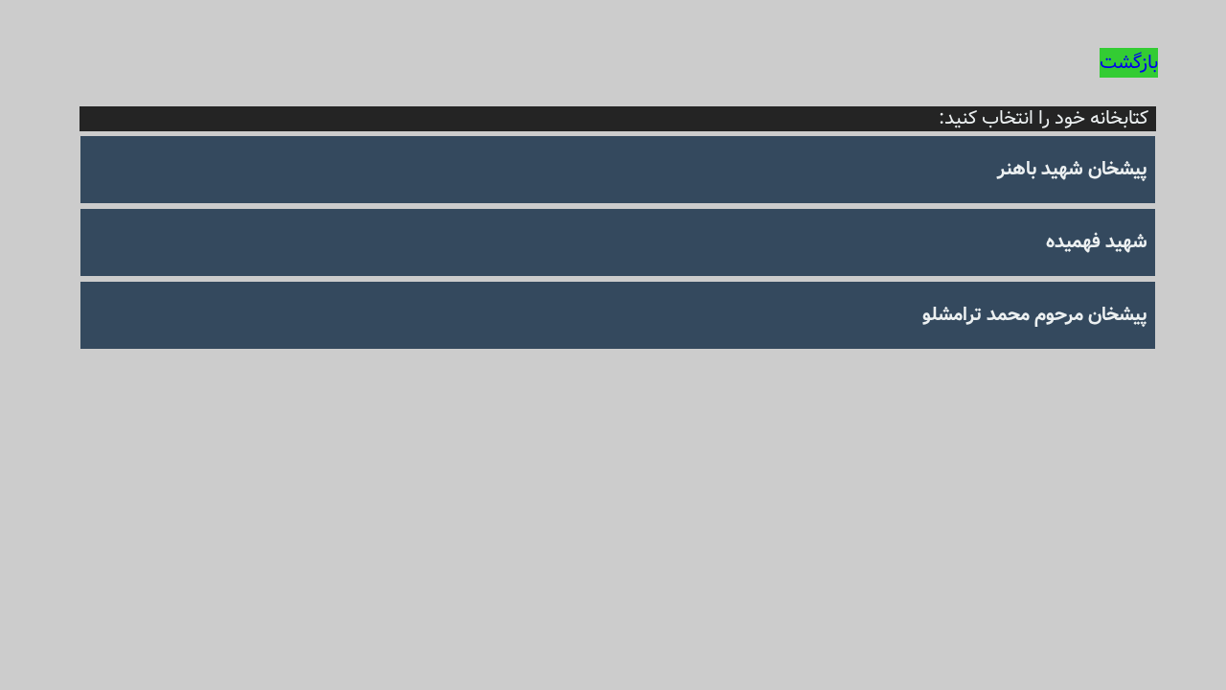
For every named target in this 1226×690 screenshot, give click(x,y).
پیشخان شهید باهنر (1072, 169)
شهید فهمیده (1096, 242)
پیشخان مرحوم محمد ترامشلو (1034, 315)
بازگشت (1129, 63)
